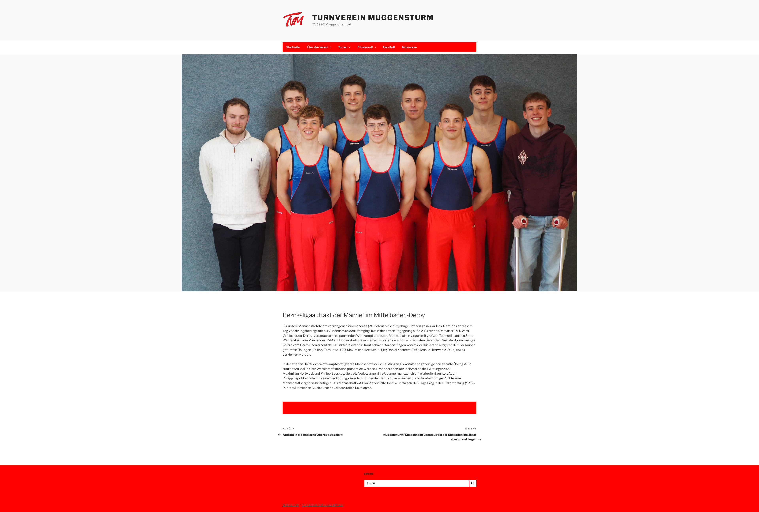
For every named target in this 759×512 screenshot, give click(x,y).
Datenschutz (291, 504)
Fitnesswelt (365, 47)
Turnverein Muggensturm (373, 17)
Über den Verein (317, 47)
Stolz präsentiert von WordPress (322, 504)
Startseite (293, 47)
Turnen (342, 47)
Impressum (409, 47)
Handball (389, 47)
